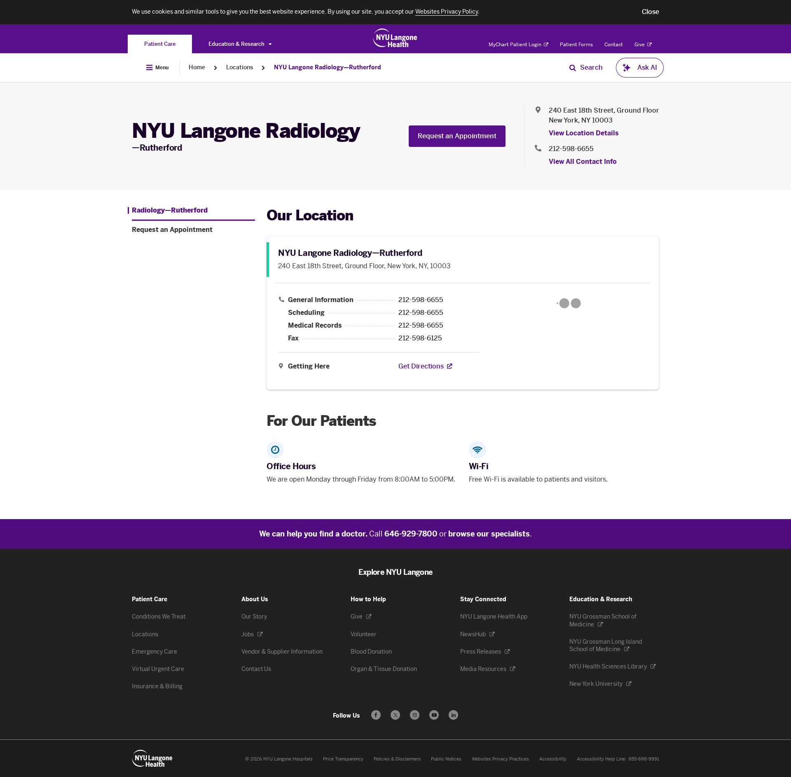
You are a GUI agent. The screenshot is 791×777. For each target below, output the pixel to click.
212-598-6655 (571, 149)
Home (197, 67)
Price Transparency (343, 759)
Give (640, 44)
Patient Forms (576, 44)
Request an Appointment (457, 136)
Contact (613, 44)
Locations (239, 67)
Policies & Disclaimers (397, 759)
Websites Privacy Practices (500, 759)
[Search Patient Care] (573, 68)
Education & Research (237, 44)
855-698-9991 (644, 759)
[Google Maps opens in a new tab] (569, 303)
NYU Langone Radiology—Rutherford (327, 67)
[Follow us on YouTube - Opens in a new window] (434, 715)
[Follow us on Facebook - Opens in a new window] (376, 715)
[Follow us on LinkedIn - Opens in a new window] (453, 715)
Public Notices (446, 759)
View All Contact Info (583, 161)
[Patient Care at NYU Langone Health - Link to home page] (395, 38)
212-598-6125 (420, 338)
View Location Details (584, 133)
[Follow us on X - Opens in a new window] (395, 715)
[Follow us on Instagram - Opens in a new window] (414, 715)
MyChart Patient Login (516, 44)
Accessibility (552, 759)
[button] (650, 12)
